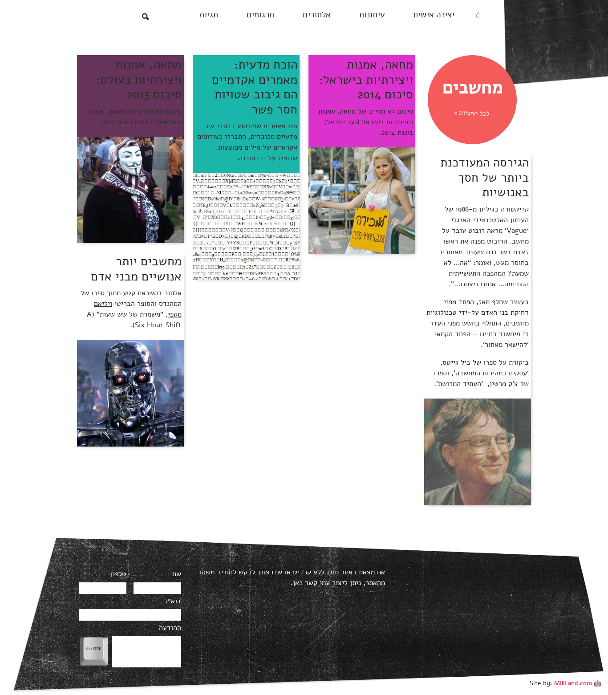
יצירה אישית (433, 14)
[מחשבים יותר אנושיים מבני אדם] (130, 393)
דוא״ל (169, 601)
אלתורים (317, 14)
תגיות (208, 14)
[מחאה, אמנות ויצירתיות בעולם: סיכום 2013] (130, 190)
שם (173, 574)
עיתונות (372, 14)
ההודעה (166, 628)
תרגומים (260, 14)
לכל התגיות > (472, 113)
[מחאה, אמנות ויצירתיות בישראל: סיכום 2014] (361, 200)
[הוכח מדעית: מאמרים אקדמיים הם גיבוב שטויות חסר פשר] (246, 226)
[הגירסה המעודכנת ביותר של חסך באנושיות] (477, 451)
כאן (298, 583)
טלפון (118, 574)
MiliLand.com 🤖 (577, 683)
